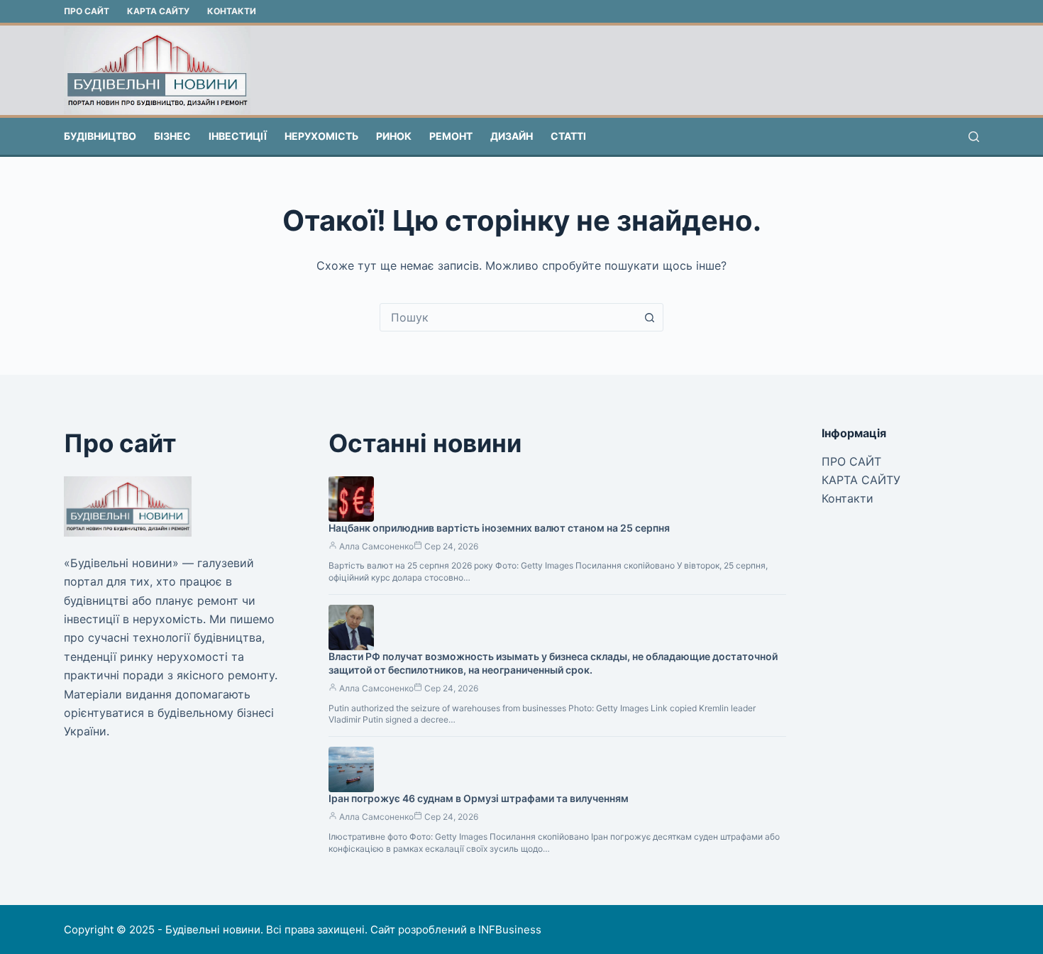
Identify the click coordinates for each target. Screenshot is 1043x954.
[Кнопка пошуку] (649, 317)
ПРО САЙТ (86, 11)
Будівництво (100, 136)
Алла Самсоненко (376, 546)
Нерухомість (321, 136)
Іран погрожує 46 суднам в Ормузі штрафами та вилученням (479, 798)
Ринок (394, 136)
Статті (568, 136)
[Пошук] (973, 136)
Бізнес (172, 136)
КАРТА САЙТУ (158, 11)
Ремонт (451, 136)
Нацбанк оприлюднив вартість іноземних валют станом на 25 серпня (499, 528)
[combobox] (508, 317)
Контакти (231, 11)
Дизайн (511, 136)
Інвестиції (238, 136)
